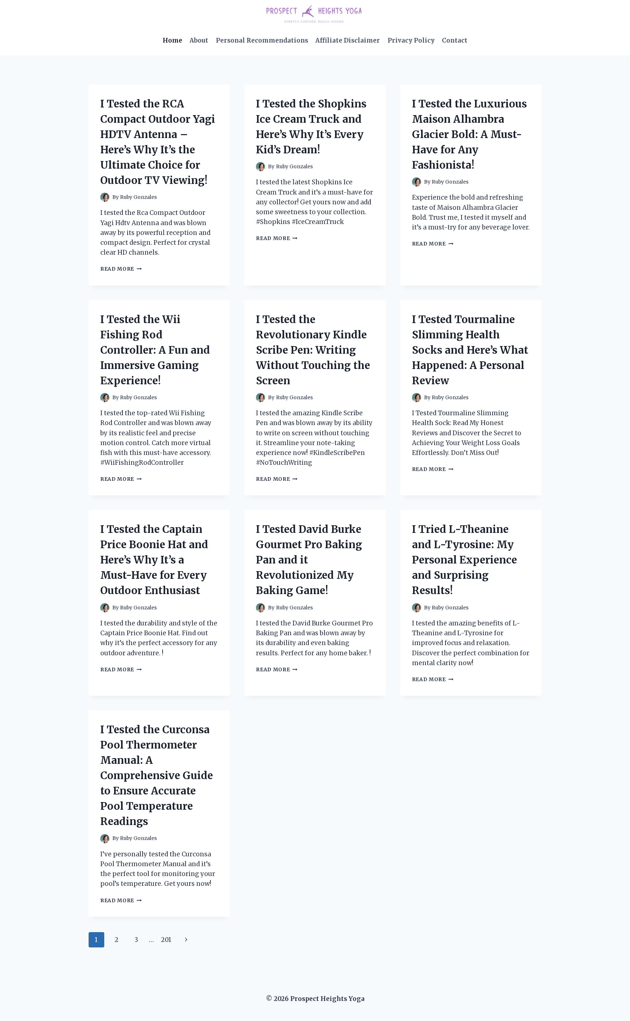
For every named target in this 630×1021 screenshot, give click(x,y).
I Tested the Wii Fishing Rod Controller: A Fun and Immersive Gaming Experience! (155, 350)
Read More (121, 269)
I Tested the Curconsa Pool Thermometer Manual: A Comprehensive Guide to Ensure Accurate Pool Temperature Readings (156, 775)
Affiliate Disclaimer (347, 40)
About (199, 40)
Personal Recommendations (262, 40)
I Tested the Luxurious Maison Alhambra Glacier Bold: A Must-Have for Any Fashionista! (469, 134)
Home (172, 40)
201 (166, 940)
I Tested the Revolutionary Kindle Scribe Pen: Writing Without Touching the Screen (313, 350)
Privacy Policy (411, 40)
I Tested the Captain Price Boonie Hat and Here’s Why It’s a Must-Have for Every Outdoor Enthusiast (154, 560)
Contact (454, 40)
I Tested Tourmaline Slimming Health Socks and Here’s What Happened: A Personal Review (470, 350)
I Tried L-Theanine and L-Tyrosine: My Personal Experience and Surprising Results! (464, 560)
